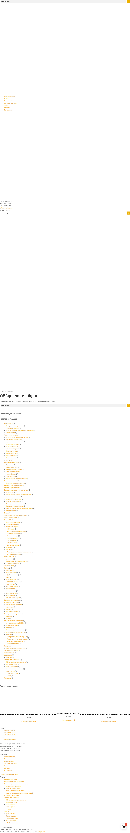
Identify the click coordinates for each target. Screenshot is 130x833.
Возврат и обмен (9, 101)
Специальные (8, 655)
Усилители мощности (13, 644)
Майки (7, 577)
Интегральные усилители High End (17, 637)
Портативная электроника (11, 602)
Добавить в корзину (28, 692)
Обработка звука (9, 566)
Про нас (6, 98)
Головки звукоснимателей (13, 497)
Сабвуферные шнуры (13, 538)
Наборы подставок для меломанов (16, 662)
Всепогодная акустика (12, 446)
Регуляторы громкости (12, 428)
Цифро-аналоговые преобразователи (16, 478)
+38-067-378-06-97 (9, 730)
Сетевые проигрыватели (13, 472)
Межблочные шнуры (12, 527)
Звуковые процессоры (10, 517)
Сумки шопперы (10, 584)
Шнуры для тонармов (13, 545)
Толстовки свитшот (11, 593)
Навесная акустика (11, 453)
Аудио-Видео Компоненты (11, 462)
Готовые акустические (13, 533)
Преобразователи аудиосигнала (15, 426)
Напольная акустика (11, 456)
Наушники (8, 609)
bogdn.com (41, 832)
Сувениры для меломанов (11, 660)
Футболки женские (12, 575)
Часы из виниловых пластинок (14, 669)
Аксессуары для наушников (14, 605)
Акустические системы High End (15, 623)
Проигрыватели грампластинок (14, 506)
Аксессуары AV (8, 423)
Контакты (7, 108)
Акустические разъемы (14, 554)
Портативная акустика (12, 611)
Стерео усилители (11, 476)
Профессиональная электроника (13, 621)
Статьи (6, 105)
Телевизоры (7, 678)
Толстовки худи (10, 595)
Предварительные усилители (14, 469)
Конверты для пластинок (13, 501)
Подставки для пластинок (11, 600)
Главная (4, 391)
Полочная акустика (11, 458)
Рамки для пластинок (12, 666)
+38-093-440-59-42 (9, 735)
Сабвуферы (9, 460)
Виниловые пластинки (10, 481)
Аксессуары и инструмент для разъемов (19, 552)
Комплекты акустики (12, 451)
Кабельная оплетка (11, 524)
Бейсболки (9, 570)
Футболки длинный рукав (13, 598)
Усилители (9, 634)
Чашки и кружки (10, 671)
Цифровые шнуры (12, 543)
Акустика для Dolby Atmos (13, 439)
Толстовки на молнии (12, 586)
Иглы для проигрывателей (13, 499)
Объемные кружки (12, 673)
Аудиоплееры (10, 607)
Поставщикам (8, 110)
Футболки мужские (12, 582)
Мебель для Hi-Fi (9, 556)
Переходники (9, 547)
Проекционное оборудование (12, 614)
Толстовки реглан (11, 591)
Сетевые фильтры (11, 474)
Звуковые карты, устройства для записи (15, 515)
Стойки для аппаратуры (12, 563)
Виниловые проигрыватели (11, 488)
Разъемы (8, 550)
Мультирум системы (11, 467)
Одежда (6, 568)
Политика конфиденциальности (9, 775)
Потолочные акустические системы (17, 639)
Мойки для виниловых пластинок (15, 504)
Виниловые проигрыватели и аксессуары (16, 490)
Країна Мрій (9, 657)
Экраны (8, 618)
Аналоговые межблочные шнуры (16, 531)
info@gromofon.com (5, 208)
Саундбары (7, 646)
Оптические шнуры (12, 536)
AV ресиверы (9, 465)
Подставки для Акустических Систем (16, 561)
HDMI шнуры (10, 529)
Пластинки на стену (11, 664)
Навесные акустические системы (15, 630)
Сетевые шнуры (11, 540)
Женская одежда (11, 572)
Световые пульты (9, 653)
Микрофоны (9, 627)
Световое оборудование (11, 650)
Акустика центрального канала (14, 442)
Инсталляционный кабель (13, 522)
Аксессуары (9, 492)
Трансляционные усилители (15, 641)
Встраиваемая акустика (12, 449)
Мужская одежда (11, 579)
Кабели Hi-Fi (7, 520)
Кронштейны (9, 559)
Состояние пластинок (10, 103)
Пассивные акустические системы (16, 632)
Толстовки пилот (10, 589)
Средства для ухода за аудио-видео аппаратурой (20, 430)
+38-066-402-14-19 (9, 732)
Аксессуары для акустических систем (17, 437)
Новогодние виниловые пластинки (15, 483)
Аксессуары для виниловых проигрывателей (18, 494)
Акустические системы (11, 435)
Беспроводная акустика (12, 444)
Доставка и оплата (9, 96)
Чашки (9, 676)
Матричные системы (12, 625)
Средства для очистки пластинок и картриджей (19, 508)
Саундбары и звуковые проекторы (15, 648)
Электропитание (10, 433)
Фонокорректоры (11, 511)
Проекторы (9, 616)
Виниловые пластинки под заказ (13, 485)
